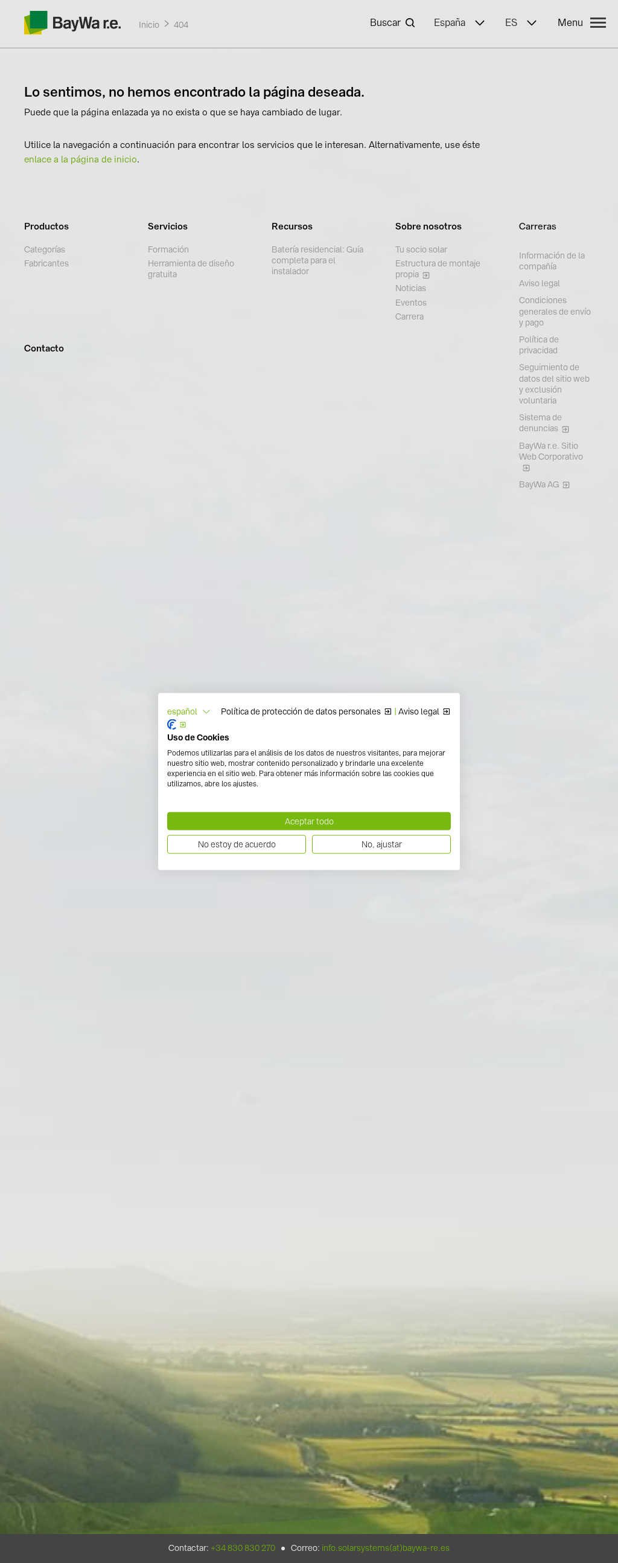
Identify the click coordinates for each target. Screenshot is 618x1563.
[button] (189, 712)
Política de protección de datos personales (301, 711)
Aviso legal (418, 711)
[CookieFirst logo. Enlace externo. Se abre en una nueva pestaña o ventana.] (176, 724)
